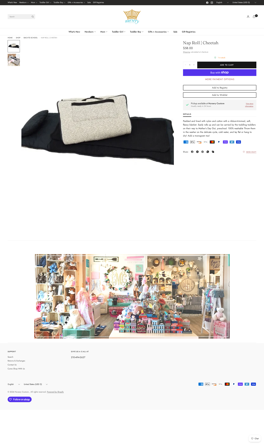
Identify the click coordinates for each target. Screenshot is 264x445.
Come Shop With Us (16, 368)
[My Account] (248, 16)
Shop (18, 38)
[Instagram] (211, 2)
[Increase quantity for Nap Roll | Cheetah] (194, 65)
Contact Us (12, 364)
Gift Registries (98, 2)
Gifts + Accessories (75, 2)
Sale (89, 2)
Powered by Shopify (55, 391)
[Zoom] (167, 46)
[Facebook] (207, 2)
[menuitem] (12, 2)
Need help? (251, 152)
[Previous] (29, 135)
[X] (198, 152)
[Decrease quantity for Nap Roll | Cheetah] (185, 65)
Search (10, 356)
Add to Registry (219, 87)
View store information (249, 104)
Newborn (22, 2)
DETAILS (187, 114)
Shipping (186, 52)
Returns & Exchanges (16, 360)
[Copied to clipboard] (213, 152)
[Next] (166, 135)
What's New (12, 2)
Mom (33, 2)
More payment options (219, 79)
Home (10, 38)
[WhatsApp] (208, 152)
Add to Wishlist (219, 95)
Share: (186, 152)
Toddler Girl (44, 2)
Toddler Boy (58, 2)
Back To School (31, 38)
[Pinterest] (203, 152)
